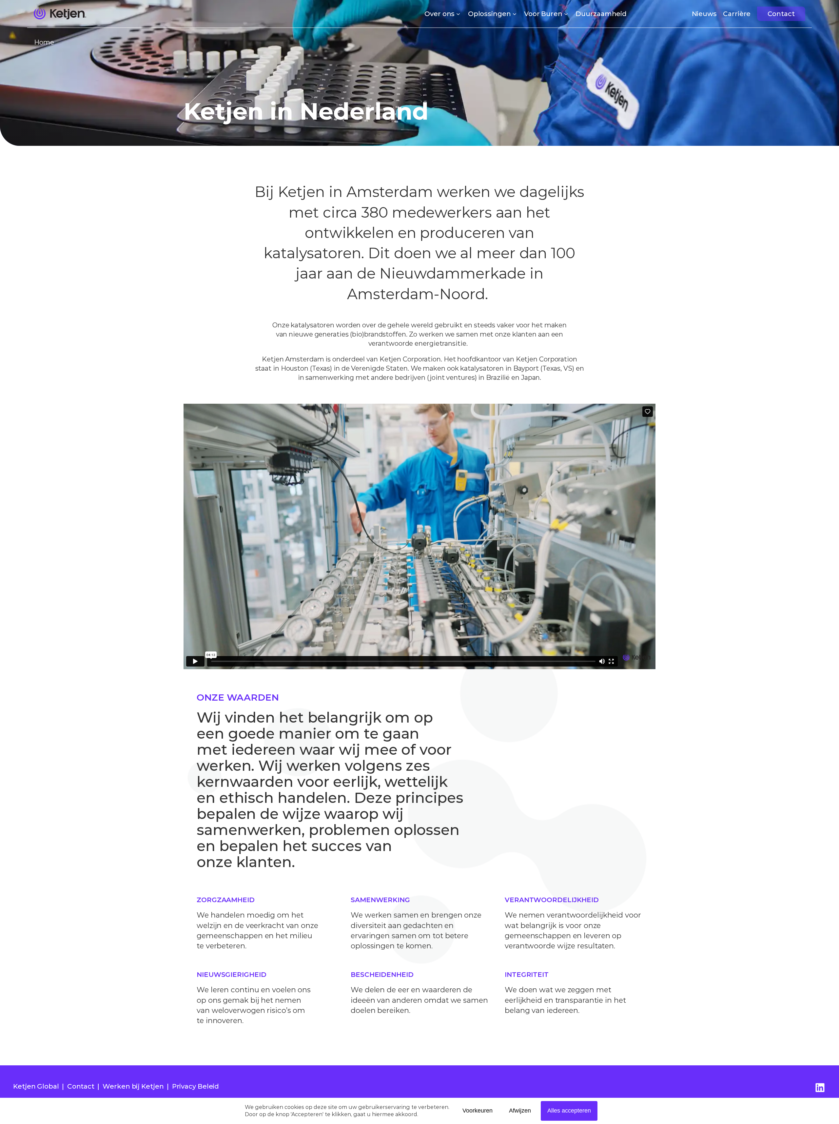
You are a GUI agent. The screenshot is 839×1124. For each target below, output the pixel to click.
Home (44, 42)
